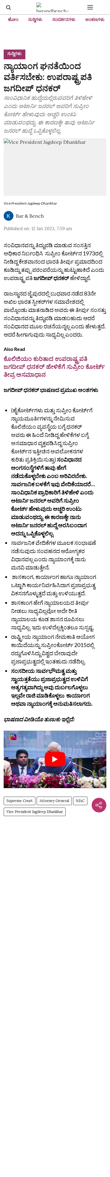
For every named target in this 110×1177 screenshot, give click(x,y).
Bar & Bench (30, 216)
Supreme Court (19, 800)
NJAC (80, 800)
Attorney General (54, 800)
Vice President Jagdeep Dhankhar (34, 811)
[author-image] (8, 216)
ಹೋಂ (13, 19)
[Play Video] (55, 759)
